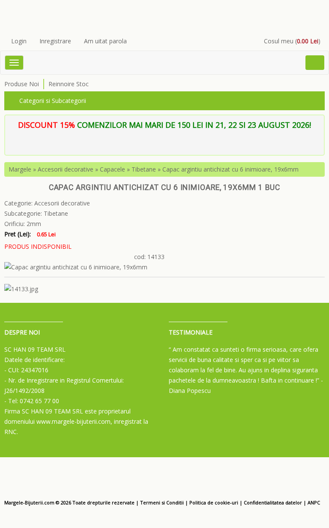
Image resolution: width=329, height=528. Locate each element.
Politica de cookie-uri (213, 502)
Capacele (112, 169)
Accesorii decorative (65, 169)
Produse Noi (21, 84)
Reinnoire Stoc (68, 84)
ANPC (314, 502)
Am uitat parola (105, 41)
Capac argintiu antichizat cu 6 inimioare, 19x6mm (230, 169)
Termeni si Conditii (162, 502)
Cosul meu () (292, 41)
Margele (20, 169)
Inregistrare (55, 41)
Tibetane (144, 169)
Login (19, 41)
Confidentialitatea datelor (273, 502)
